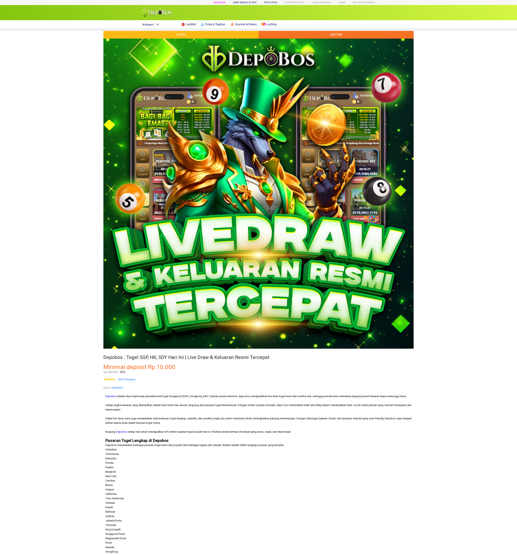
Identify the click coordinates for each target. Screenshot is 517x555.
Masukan (219, 2)
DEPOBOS (116, 387)
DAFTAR (336, 35)
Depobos (111, 396)
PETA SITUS (270, 2)
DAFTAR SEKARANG (364, 2)
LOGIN (341, 2)
